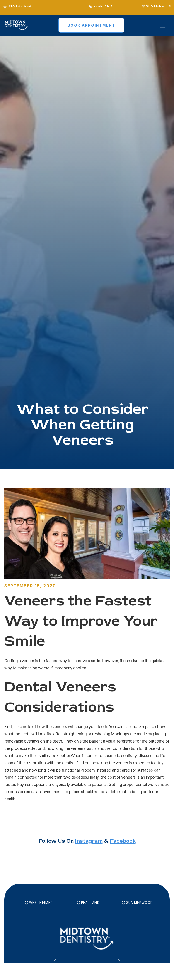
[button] (162, 25)
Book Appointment (91, 25)
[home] (16, 25)
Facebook (123, 841)
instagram (89, 841)
